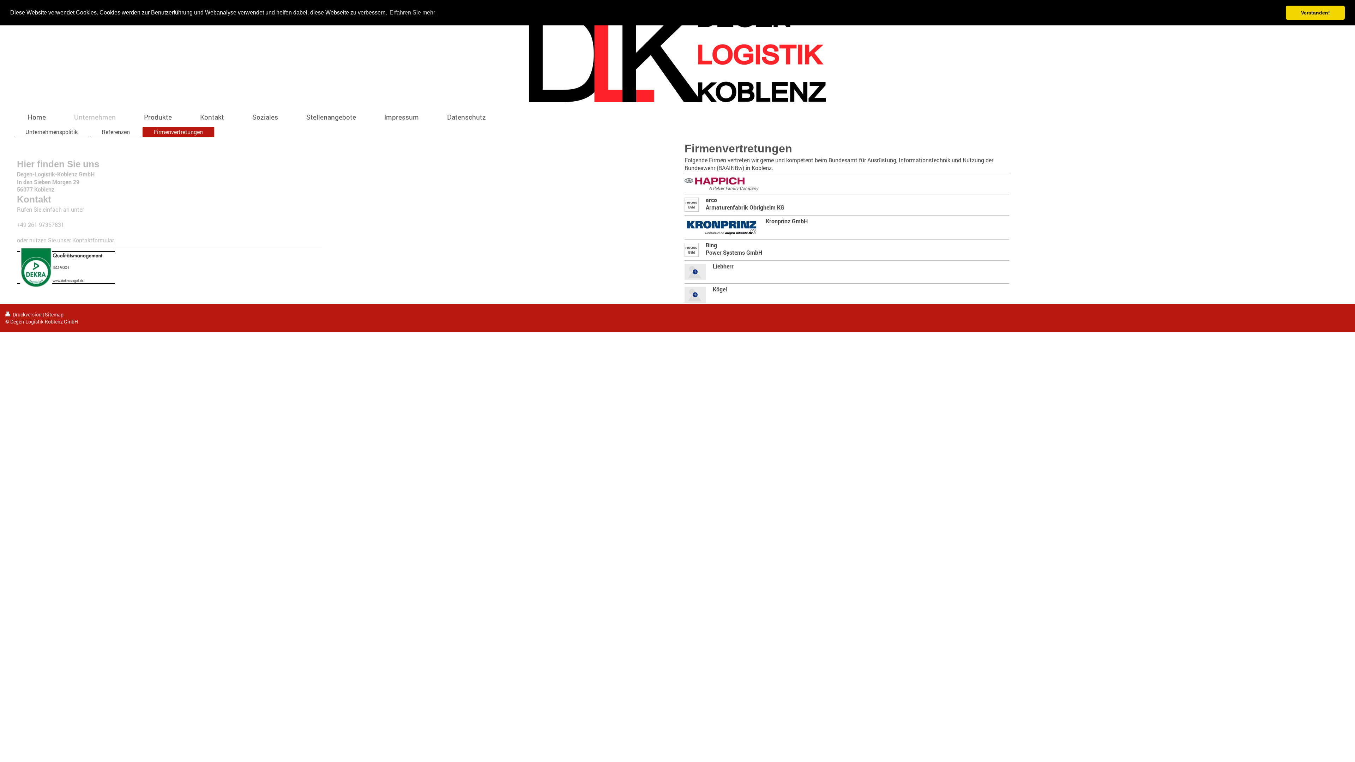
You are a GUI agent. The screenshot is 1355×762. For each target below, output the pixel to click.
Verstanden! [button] (1315, 13)
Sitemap (54, 314)
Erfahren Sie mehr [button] (412, 13)
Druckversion (27, 314)
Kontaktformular (93, 240)
